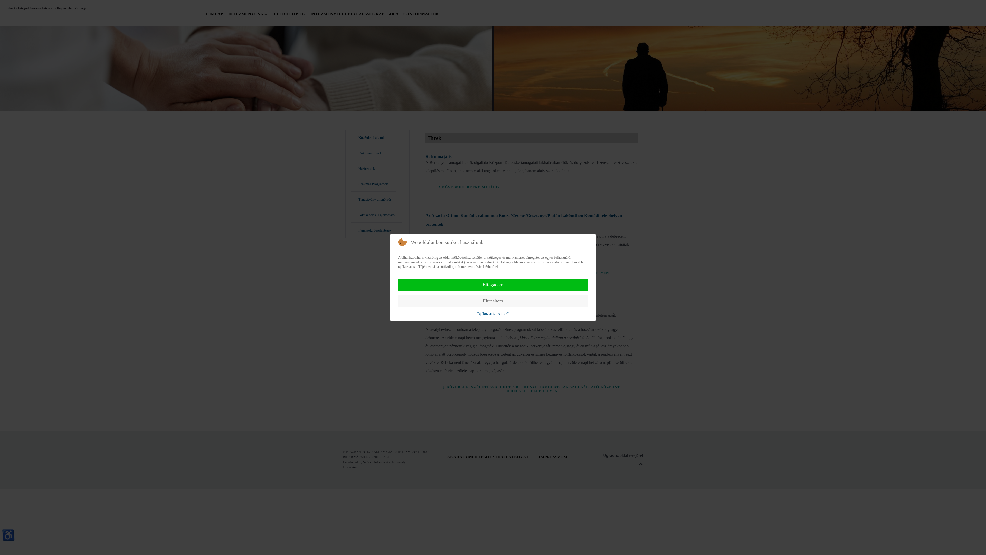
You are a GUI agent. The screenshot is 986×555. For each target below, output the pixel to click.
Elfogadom (493, 284)
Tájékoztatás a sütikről (493, 314)
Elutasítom (493, 300)
